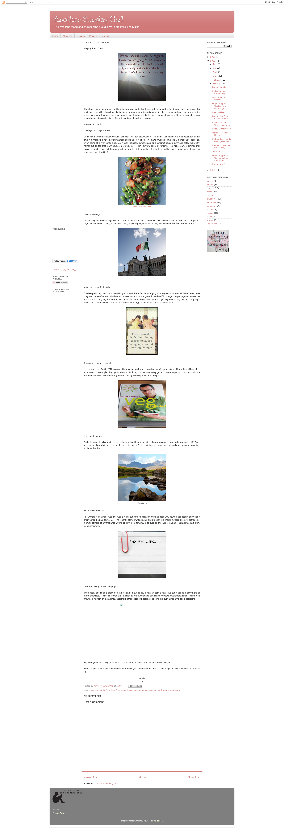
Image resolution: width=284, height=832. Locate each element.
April (215, 72)
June (215, 64)
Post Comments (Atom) (107, 783)
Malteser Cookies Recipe (220, 134)
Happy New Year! (220, 164)
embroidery (212, 202)
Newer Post (91, 777)
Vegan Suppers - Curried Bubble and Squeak (220, 157)
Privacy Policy (59, 813)
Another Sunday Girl (88, 19)
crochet (210, 195)
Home (55, 36)
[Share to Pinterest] (140, 686)
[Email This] (129, 686)
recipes (210, 209)
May (215, 68)
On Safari (216, 151)
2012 (213, 170)
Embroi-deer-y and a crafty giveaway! (221, 140)
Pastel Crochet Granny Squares (221, 123)
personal (143, 690)
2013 (213, 61)
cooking (94, 690)
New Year (110, 690)
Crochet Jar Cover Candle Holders (220, 117)
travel (209, 217)
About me (67, 36)
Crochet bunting (219, 87)
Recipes (81, 36)
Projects (93, 36)
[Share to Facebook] (138, 686)
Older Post (193, 777)
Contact (105, 36)
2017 (213, 57)
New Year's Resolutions (127, 690)
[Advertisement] (65, 84)
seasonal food (155, 690)
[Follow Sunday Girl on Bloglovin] (65, 262)
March (216, 76)
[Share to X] (135, 686)
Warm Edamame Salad (142, 207)
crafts (102, 690)
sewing (210, 213)
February (217, 80)
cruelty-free (212, 199)
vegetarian (175, 690)
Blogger (158, 821)
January (217, 84)
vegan (166, 690)
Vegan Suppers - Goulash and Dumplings (220, 106)
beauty (210, 185)
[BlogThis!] (132, 686)
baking (210, 181)
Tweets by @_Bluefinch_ (64, 269)
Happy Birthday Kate (221, 129)
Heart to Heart (218, 112)
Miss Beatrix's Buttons (218, 98)
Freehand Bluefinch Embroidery (221, 146)
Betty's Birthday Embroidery (219, 92)
